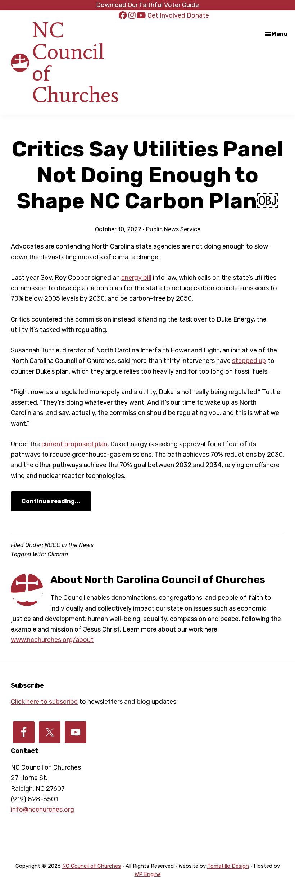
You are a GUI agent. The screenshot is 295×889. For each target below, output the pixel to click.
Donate (198, 15)
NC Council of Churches (75, 62)
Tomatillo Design (228, 866)
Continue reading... (51, 501)
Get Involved (166, 15)
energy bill (136, 278)
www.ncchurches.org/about (52, 640)
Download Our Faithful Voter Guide (147, 5)
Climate (57, 554)
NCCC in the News (69, 545)
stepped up (249, 361)
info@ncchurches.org (42, 809)
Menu (280, 34)
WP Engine (148, 874)
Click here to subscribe (44, 702)
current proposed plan (74, 444)
